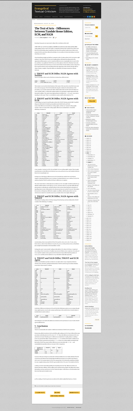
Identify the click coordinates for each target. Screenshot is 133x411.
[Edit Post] (55, 37)
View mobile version (57, 395)
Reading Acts (88, 288)
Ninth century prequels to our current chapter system (93, 172)
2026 (87, 138)
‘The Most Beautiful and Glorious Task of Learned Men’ (92, 54)
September (90, 160)
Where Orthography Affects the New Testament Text (92, 182)
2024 (87, 142)
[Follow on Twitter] (90, 17)
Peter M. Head (87, 9)
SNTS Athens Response (93, 169)
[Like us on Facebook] (88, 17)
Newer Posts (74, 392)
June (88, 207)
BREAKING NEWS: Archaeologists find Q (91, 120)
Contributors (47, 16)
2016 (87, 220)
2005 (87, 240)
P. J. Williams (86, 12)
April (88, 210)
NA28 (42, 386)
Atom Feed (87, 38)
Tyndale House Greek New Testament (52, 386)
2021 (87, 147)
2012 (87, 227)
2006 (87, 238)
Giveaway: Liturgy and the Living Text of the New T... (93, 202)
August (89, 162)
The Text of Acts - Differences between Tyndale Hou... (92, 166)
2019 (87, 151)
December (90, 154)
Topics (61, 16)
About (40, 16)
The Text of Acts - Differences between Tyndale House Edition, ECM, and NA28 (54, 31)
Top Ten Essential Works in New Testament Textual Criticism (92, 116)
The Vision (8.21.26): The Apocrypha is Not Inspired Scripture (91, 251)
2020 (87, 149)
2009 (87, 233)
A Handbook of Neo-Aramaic (91, 276)
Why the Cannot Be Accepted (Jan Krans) (92, 129)
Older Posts (40, 392)
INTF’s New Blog (91, 188)
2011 (87, 229)
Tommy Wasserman (88, 10)
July (88, 205)
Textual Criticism (45, 10)
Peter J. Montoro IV (91, 84)
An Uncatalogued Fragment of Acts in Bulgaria (92, 264)
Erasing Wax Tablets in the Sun (92, 308)
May (88, 208)
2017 (87, 218)
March (89, 212)
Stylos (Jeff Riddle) (90, 248)
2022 (87, 145)
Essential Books (68, 16)
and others (92, 12)
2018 (87, 153)
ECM (40, 386)
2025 (87, 140)
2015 (87, 222)
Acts (37, 386)
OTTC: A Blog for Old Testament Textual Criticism (92, 275)
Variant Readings (89, 306)
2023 (87, 144)
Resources (55, 16)
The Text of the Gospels (91, 262)
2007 (87, 236)
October (89, 158)
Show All (97, 319)
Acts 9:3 (96, 272)
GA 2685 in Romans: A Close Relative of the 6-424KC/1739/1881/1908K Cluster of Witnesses (92, 49)
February (89, 214)
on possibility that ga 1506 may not (92, 69)
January (89, 216)
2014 (87, 223)
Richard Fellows (90, 67)
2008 (87, 234)
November (90, 156)
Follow (92, 101)
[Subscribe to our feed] (94, 17)
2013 (87, 225)
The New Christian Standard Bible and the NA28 (91, 124)
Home (36, 16)
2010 (87, 231)
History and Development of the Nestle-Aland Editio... (93, 177)
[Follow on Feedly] (92, 17)
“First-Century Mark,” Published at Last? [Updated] (91, 111)
